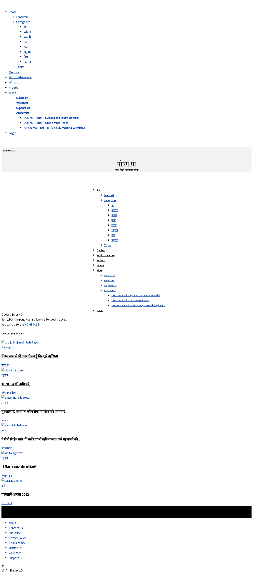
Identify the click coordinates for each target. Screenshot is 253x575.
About (12, 523)
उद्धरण (27, 62)
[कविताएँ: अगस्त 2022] (11, 480)
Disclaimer (15, 548)
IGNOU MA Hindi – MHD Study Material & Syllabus (55, 127)
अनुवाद (27, 52)
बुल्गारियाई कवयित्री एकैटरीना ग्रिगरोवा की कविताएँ (33, 412)
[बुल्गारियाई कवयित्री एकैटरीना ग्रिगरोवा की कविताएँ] (15, 397)
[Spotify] (24, 3)
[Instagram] (9, 3)
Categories (23, 22)
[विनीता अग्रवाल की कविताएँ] (12, 453)
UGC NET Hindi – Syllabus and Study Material (51, 117)
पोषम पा (5, 365)
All (25, 27)
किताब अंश (6, 348)
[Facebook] (4, 3)
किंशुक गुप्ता (6, 476)
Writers (14, 82)
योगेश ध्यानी (6, 448)
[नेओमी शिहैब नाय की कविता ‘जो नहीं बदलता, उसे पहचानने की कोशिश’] (14, 425)
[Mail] (14, 3)
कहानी (27, 37)
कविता (27, 32)
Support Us (23, 107)
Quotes (14, 72)
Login (12, 133)
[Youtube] (35, 3)
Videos (13, 87)
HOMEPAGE (32, 324)
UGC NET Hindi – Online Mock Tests (46, 122)
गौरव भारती (6, 503)
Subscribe (22, 97)
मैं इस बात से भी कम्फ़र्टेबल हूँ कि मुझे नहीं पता (29, 356)
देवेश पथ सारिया (8, 393)
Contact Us (16, 528)
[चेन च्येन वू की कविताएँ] (12, 370)
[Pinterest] (19, 3)
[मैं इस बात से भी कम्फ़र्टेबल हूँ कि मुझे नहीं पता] (19, 342)
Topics (20, 67)
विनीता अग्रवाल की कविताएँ (18, 467)
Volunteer (22, 102)
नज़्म (26, 42)
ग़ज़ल (26, 47)
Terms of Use (17, 543)
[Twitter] (30, 3)
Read (12, 12)
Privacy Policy (17, 538)
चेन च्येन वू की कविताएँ (15, 384)
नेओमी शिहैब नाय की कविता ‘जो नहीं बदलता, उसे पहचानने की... (40, 439)
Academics (22, 112)
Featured (22, 17)
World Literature (20, 77)
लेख (26, 57)
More (12, 92)
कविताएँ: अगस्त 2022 (15, 494)
